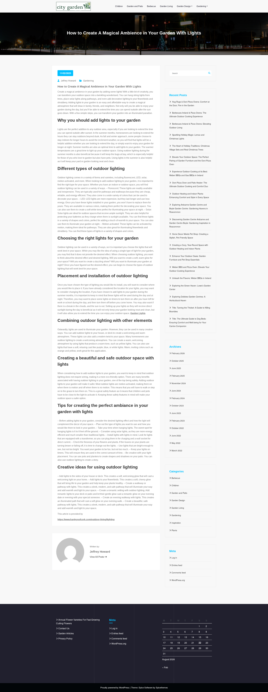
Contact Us (63, 628)
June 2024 (176, 390)
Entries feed (177, 565)
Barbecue (176, 478)
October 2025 (178, 360)
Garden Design (178, 500)
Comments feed (179, 572)
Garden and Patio (179, 493)
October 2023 (178, 405)
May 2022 (176, 443)
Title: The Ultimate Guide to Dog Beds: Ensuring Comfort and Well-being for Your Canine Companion (187, 322)
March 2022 (177, 450)
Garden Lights (137, 313)
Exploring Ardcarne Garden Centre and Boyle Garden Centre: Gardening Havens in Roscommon (188, 208)
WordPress (124, 687)
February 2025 (178, 375)
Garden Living (178, 507)
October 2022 (178, 428)
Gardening (88, 80)
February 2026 (178, 353)
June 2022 (176, 435)
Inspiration (176, 522)
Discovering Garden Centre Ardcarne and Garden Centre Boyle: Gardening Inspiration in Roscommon (189, 223)
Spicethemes (162, 687)
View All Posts (97, 557)
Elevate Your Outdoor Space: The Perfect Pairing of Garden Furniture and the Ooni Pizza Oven (190, 161)
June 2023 (176, 413)
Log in (174, 557)
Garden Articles (66, 633)
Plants (174, 530)
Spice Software (145, 687)
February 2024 (178, 398)
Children (175, 485)
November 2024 (179, 383)
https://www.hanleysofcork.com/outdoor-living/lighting (86, 519)
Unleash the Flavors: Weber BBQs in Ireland (191, 278)
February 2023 (178, 420)
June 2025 (176, 368)
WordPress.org (178, 580)
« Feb (165, 667)
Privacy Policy (65, 638)
